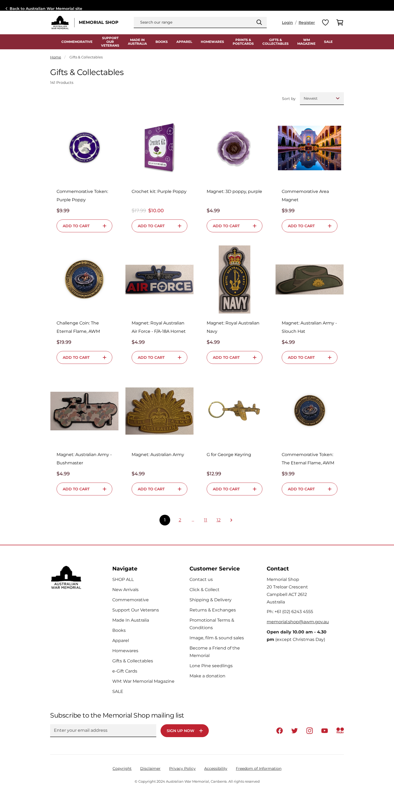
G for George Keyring (229, 454)
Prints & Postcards (243, 42)
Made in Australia (137, 42)
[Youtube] (324, 730)
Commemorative (76, 42)
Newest (311, 98)
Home (55, 57)
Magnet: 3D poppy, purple (234, 191)
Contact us (201, 579)
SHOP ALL (123, 579)
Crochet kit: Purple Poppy (159, 191)
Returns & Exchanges (212, 610)
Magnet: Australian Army (158, 454)
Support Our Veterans (135, 610)
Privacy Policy (182, 768)
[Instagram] (309, 730)
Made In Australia (130, 620)
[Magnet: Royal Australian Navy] (234, 279)
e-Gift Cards (124, 671)
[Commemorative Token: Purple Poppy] (84, 148)
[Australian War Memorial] (60, 22)
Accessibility (215, 768)
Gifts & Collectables (275, 42)
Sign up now (180, 730)
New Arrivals (125, 589)
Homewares (212, 42)
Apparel (184, 42)
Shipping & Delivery (210, 599)
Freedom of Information (258, 768)
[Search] (259, 22)
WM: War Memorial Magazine (143, 681)
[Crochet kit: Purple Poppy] (159, 148)
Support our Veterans (110, 41)
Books (161, 42)
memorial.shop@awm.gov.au (298, 621)
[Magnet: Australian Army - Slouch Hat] (310, 279)
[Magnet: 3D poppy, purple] (234, 148)
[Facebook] (279, 730)
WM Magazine (306, 42)
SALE (328, 42)
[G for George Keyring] (234, 411)
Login (287, 22)
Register (307, 22)
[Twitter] (294, 730)
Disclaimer (150, 768)
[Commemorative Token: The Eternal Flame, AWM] (310, 411)
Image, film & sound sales (216, 637)
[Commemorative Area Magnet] (310, 148)
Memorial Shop (98, 22)
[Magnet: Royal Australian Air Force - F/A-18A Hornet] (159, 279)
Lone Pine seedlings (211, 665)
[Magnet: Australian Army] (159, 411)
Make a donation (207, 675)
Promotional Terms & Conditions (211, 624)
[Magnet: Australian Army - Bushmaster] (84, 411)
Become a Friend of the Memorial (214, 651)
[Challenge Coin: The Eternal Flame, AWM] (84, 279)
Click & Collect (204, 589)
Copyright (122, 768)
